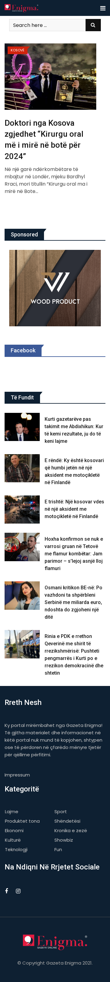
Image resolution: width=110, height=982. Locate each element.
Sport (60, 811)
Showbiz (63, 840)
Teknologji (16, 849)
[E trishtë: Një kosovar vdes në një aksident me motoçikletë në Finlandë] (22, 509)
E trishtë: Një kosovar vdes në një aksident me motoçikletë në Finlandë (74, 509)
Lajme (11, 811)
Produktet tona (22, 821)
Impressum (17, 775)
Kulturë (13, 840)
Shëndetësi (67, 821)
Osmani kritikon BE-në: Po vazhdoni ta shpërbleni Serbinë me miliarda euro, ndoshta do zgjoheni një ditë (73, 602)
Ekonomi (14, 830)
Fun (58, 849)
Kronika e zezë (70, 830)
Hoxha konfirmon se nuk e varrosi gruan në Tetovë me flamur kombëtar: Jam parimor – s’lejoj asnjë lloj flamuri (74, 553)
